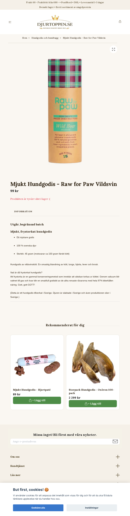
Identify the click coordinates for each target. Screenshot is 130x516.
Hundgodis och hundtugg (45, 37)
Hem (24, 37)
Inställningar (91, 507)
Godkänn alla (38, 507)
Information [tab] (23, 211)
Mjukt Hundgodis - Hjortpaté (32, 389)
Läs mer (15, 475)
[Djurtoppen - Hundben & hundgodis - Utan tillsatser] (65, 22)
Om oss (15, 456)
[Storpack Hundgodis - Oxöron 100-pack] (93, 361)
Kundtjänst (17, 465)
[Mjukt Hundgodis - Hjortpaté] (37, 361)
